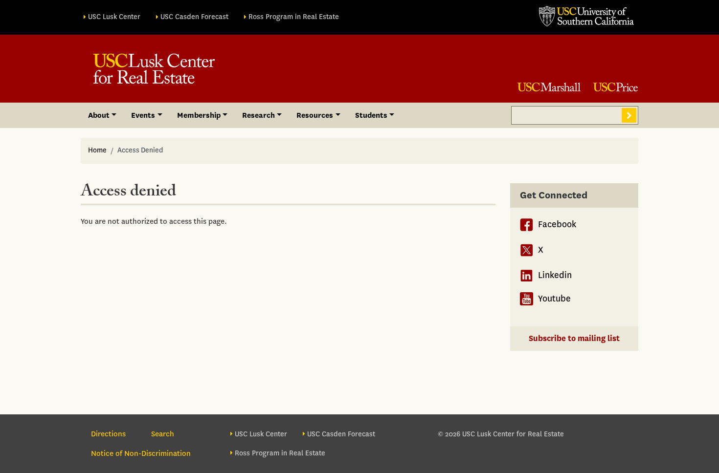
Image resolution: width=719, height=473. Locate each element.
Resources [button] (314, 115)
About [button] (99, 115)
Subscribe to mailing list (574, 338)
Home (97, 150)
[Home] (154, 69)
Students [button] (371, 115)
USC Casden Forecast (194, 17)
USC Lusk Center (114, 17)
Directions (108, 434)
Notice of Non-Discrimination (141, 453)
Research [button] (258, 115)
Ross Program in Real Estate (293, 17)
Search (629, 115)
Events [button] (143, 115)
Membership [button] (199, 115)
